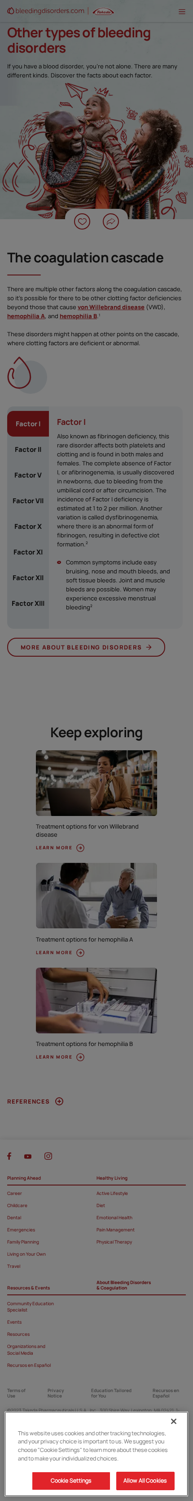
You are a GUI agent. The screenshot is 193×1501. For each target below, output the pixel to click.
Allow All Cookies (145, 1480)
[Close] (174, 1421)
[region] (96, 1453)
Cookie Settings (71, 1480)
